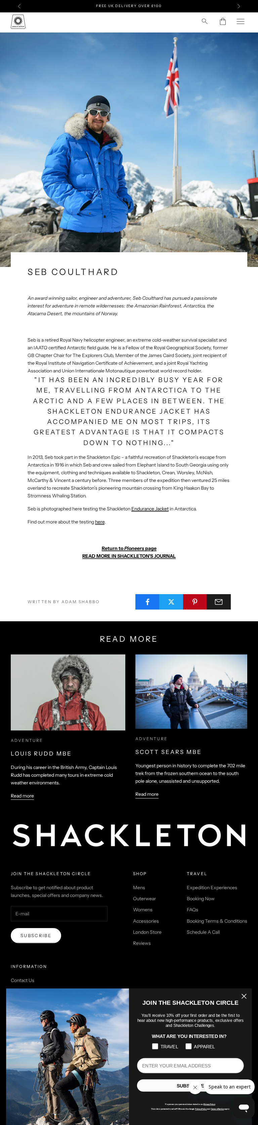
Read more (22, 796)
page (151, 548)
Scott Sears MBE (168, 752)
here (99, 522)
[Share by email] (218, 601)
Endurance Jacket (150, 509)
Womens (143, 910)
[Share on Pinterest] (195, 601)
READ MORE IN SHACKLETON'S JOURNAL (129, 556)
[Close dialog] (244, 996)
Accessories (146, 921)
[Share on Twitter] (171, 601)
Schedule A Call (203, 932)
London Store (147, 932)
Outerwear (144, 899)
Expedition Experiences (212, 888)
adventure (27, 740)
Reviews (142, 943)
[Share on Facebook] (147, 601)
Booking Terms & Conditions (217, 921)
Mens (139, 888)
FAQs (192, 910)
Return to (112, 548)
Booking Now (201, 899)
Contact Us (22, 980)
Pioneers (134, 548)
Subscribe (35, 935)
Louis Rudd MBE (41, 753)
